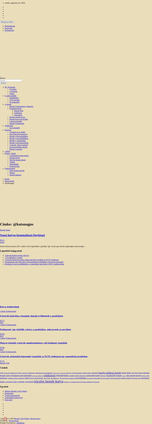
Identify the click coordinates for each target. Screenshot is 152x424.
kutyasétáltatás (81, 378)
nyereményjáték (11, 382)
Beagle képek (15, 158)
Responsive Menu (7, 22)
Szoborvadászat (15, 175)
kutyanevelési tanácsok (67, 378)
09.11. (2, 240)
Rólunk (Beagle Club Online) (16, 391)
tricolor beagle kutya (48, 381)
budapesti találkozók (37, 375)
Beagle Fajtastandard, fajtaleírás (21, 106)
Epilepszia (18, 113)
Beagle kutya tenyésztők (19, 119)
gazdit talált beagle (93, 376)
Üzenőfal (13, 89)
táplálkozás (67, 382)
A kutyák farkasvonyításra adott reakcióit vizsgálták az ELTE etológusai (32, 260)
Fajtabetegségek (15, 109)
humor (124, 375)
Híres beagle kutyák (17, 171)
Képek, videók (10, 154)
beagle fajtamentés (77, 373)
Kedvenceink (14, 166)
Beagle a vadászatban (18, 141)
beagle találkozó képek (110, 372)
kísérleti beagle (126, 378)
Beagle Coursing (16, 149)
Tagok (12, 94)
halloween (103, 376)
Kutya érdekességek (9, 306)
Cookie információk (12, 396)
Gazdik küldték (10, 96)
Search (2, 78)
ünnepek (96, 382)
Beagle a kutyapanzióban (19, 143)
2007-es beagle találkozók (26, 373)
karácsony (4, 378)
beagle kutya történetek (90, 373)
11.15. (2, 361)
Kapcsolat (8, 28)
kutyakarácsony (55, 378)
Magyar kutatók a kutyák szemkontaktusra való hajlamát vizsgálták (33, 343)
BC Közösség (10, 87)
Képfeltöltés (14, 98)
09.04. (2, 334)
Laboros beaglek (16, 121)
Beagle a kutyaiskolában (19, 136)
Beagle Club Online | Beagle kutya (27, 419)
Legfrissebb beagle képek (19, 156)
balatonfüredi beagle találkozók (43, 373)
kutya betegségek (36, 378)
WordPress (20, 423)
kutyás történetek (115, 378)
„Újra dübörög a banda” (14, 258)
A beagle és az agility (17, 132)
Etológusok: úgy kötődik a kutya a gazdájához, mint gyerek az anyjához (35, 329)
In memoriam (14, 102)
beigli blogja (139, 373)
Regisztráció (9, 30)
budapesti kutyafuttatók (21, 375)
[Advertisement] (76, 203)
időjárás (143, 375)
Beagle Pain (18, 111)
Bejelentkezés (10, 26)
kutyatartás (90, 378)
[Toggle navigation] (1, 76)
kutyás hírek (96, 378)
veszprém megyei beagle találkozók (81, 382)
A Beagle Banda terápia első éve (17, 255)
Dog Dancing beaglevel (18, 134)
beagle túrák (126, 373)
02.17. (2, 321)
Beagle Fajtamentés (17, 124)
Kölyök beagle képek (18, 160)
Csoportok (13, 91)
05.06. (2, 347)
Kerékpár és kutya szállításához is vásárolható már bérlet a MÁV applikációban (34, 264)
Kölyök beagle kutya (17, 117)
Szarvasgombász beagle (18, 147)
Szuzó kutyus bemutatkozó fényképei (22, 235)
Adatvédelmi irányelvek (14, 398)
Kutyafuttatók (15, 128)
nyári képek (29, 382)
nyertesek (20, 382)
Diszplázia (18, 115)
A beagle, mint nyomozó (19, 145)
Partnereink (9, 393)
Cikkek (7, 151)
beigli (2, 242)
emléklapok (50, 375)
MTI (1, 323)
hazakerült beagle (114, 375)
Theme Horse (14, 421)
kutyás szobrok (105, 378)
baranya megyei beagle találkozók (62, 373)
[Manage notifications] (5, 419)
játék (147, 376)
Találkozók (9, 126)
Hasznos (8, 130)
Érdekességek (10, 168)
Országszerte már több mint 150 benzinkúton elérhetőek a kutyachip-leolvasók (34, 262)
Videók (12, 162)
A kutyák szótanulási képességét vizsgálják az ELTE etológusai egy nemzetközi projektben (44, 356)
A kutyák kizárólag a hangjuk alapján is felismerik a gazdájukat (31, 316)
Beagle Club (4, 363)
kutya (27, 378)
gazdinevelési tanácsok (77, 376)
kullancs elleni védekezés (16, 378)
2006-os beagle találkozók (8, 373)
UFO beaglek (15, 100)
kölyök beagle (136, 378)
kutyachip (47, 378)
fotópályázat (62, 375)
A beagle (8, 104)
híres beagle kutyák (133, 376)
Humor (12, 173)
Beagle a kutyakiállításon (19, 139)
